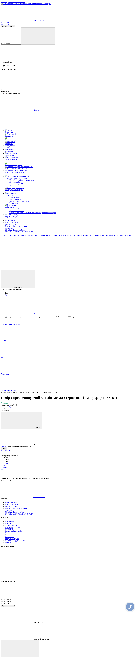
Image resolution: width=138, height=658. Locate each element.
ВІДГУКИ (39, 235)
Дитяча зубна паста (16, 211)
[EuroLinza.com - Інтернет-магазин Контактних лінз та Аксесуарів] (10, 476)
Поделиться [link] (5, 458)
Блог (81, 235)
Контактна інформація (51, 235)
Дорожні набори (15, 182)
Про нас (4, 235)
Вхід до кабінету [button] (11, 521)
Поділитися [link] (5, 459)
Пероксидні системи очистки (16, 226)
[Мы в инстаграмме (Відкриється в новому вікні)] (49, 252)
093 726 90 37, (6, 22)
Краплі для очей (11, 224)
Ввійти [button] (3, 446)
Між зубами (13, 203)
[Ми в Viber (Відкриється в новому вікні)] (17, 269)
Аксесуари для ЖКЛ (17, 184)
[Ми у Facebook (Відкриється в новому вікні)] (17, 252)
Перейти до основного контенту (13, 2)
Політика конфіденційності (115, 235)
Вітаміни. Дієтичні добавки (15, 230)
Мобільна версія (39, 497)
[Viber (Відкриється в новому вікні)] (114, 252)
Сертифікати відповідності (69, 235)
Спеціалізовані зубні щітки (19, 201)
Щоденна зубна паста (17, 209)
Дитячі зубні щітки (16, 199)
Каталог (128, 235)
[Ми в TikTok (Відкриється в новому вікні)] (49, 269)
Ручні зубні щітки (16, 197)
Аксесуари (9, 228)
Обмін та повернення (28, 235)
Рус (6, 295)
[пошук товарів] (38, 36)
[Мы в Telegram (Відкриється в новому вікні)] (82, 252)
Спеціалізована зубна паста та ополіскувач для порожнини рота (32, 213)
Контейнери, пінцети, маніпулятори (22, 180)
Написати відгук (7, 407)
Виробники (87, 235)
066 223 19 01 (6, 24)
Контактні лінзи (11, 220)
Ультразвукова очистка (17, 186)
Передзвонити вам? (8, 26)
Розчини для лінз (11, 222)
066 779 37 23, (39, 20)
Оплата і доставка (13, 235)
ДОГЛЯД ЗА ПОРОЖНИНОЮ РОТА (19, 232)
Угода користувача (98, 235)
